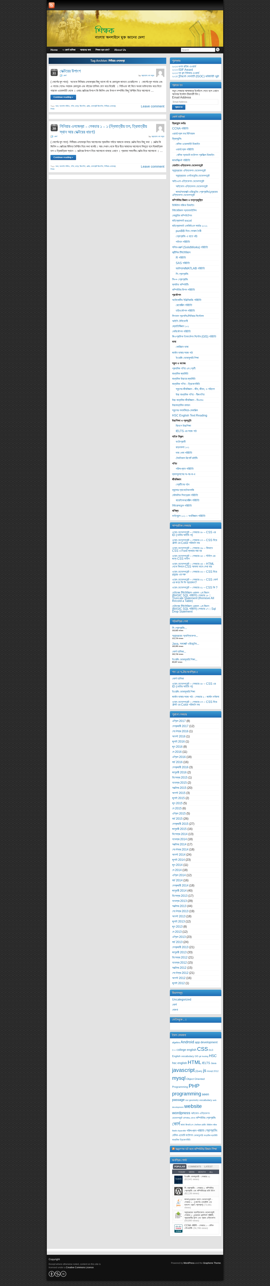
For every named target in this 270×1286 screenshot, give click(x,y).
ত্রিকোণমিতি (182, 1131)
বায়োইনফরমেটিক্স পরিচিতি (187, 500)
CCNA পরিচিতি (180, 128)
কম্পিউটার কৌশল (189, 1118)
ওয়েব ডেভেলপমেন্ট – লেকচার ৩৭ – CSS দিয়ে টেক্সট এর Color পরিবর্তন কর (194, 541)
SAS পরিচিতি (183, 263)
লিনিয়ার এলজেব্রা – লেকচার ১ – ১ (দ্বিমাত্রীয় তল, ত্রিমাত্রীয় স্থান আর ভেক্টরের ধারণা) (103, 129)
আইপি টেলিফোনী (180, 321)
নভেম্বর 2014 (179, 839)
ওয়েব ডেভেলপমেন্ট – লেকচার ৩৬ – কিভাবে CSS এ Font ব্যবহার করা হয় (192, 549)
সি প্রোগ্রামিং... (179, 627)
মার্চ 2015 (177, 818)
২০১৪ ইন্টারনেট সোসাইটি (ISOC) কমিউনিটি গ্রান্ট (195, 76)
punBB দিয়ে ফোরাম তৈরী (188, 230)
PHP (194, 1086)
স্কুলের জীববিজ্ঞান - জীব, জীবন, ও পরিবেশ (195, 389)
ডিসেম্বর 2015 (180, 777)
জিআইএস (189, 1125)
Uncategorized (181, 999)
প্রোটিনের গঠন (182, 484)
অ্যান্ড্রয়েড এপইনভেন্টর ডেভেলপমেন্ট (193, 175)
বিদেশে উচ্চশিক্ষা (183, 425)
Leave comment (152, 106)
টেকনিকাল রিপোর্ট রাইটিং (187, 458)
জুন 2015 (177, 803)
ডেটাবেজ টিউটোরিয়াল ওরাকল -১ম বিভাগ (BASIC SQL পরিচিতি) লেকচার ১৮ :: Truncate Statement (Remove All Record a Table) (193, 596)
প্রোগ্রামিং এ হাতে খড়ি (186, 236)
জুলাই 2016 (178, 741)
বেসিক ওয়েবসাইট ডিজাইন (188, 143)
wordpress (181, 1113)
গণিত (72, 106)
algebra (176, 1042)
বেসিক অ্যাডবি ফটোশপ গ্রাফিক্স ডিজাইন (195, 154)
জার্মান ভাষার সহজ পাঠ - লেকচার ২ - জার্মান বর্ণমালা (195, 696)
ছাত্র (77, 106)
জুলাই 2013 (178, 921)
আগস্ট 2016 (179, 736)
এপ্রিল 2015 (179, 813)
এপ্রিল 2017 (179, 721)
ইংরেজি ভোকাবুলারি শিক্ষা (187, 357)
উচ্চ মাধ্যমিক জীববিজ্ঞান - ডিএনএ (187, 400)
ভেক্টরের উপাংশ (70, 71)
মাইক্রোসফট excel (182, 220)
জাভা (183, 1124)
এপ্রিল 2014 (179, 875)
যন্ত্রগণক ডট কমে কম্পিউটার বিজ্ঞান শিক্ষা (196, 1149)
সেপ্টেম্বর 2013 (180, 911)
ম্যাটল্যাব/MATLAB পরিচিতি (190, 268)
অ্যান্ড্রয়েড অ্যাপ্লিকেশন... (185, 635)
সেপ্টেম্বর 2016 (180, 731)
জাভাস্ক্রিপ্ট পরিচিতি (181, 160)
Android (187, 1042)
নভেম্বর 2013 (179, 900)
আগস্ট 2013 (179, 916)
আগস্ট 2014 (179, 854)
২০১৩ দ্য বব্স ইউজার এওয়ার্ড (185, 73)
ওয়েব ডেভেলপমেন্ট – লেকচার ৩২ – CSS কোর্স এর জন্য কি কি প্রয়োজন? (195, 581)
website (193, 1106)
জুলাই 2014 (178, 859)
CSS (202, 1049)
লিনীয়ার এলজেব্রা (110, 106)
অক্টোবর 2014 (179, 844)
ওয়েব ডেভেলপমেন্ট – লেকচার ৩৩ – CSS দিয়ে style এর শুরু (194, 573)
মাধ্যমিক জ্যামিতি (180, 373)
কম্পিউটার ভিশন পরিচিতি (183, 289)
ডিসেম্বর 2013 (180, 895)
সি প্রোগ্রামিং (182, 273)
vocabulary (205, 1100)
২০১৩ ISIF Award (182, 69)
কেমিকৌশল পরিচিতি (181, 331)
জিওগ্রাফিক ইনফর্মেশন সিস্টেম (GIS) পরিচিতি (194, 336)
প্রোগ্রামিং (211, 1130)
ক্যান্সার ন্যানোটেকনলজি (183, 490)
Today (181, 1172)
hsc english (179, 1063)
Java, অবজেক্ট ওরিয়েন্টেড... (185, 643)
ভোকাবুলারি (198, 1135)
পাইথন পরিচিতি (183, 241)
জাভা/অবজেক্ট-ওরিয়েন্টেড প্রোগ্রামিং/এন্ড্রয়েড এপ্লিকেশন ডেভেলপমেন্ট (195, 193)
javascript (183, 1070)
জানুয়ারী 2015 (179, 828)
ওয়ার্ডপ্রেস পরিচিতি (185, 149)
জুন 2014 (177, 864)
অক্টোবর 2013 (179, 906)
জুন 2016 (177, 746)
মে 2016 (177, 751)
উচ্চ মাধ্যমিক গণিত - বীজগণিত (190, 394)
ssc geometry (192, 1100)
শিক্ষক (52, 109)
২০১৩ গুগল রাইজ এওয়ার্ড (184, 66)
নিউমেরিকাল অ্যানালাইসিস (184, 210)
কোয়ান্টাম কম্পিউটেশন (182, 215)
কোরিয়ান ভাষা (182, 346)
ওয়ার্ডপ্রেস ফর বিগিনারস (183, 133)
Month (202, 1172)
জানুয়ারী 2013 (179, 952)
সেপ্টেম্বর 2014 (180, 849)
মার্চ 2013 (177, 942)
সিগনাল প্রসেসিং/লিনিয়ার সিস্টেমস (188, 315)
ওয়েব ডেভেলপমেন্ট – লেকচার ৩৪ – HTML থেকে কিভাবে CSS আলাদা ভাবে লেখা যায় (193, 565)
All (211, 1172)
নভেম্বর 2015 (179, 782)
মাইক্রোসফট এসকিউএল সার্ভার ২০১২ (189, 225)
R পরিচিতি (181, 257)
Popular (179, 1166)
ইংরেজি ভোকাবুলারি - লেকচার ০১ (197, 1176)
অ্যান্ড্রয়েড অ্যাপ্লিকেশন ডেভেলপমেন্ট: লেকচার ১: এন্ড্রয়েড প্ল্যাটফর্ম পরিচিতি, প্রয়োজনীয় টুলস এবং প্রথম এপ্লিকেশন (199, 1215)
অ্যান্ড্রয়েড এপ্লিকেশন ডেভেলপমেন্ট (189, 170)
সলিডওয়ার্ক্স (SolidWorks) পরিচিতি (190, 247)
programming (186, 1094)
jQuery (198, 1071)
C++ (174, 1050)
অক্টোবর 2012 (179, 967)
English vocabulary (183, 1056)
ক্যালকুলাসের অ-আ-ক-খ (183, 474)
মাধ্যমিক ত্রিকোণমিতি (181, 1139)
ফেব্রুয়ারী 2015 (180, 823)
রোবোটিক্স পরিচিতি (184, 305)
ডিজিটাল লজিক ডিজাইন (183, 205)
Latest (208, 1166)
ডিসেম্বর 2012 (180, 957)
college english (186, 1049)
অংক (56, 106)
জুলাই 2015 (178, 798)
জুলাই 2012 (178, 983)
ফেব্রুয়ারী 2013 (180, 947)
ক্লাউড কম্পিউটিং (180, 284)
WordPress (189, 1263)
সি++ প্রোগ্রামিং (180, 279)
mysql (179, 1078)
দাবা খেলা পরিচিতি (184, 452)
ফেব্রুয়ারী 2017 (180, 726)
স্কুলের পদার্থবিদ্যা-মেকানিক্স (185, 410)
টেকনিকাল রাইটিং (200, 1125)
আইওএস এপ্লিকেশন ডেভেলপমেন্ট (188, 181)
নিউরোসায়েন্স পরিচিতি (182, 505)
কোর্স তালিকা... (179, 651)
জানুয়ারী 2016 (179, 772)
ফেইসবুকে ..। (179, 1019)
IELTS (206, 1063)
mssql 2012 (213, 1071)
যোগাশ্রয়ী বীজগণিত (97, 106)
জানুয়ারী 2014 (179, 890)
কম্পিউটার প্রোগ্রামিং (206, 1117)
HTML (194, 1062)
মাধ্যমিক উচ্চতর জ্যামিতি (183, 378)
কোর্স (64, 75)
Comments (194, 1166)
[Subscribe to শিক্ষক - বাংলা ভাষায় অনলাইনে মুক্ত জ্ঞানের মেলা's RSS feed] (52, 5)
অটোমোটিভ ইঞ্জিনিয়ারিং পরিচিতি (186, 299)
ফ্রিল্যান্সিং (177, 138)
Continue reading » (63, 97)
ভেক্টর (88, 106)
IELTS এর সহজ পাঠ (186, 431)
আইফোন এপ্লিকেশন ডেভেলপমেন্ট (192, 186)
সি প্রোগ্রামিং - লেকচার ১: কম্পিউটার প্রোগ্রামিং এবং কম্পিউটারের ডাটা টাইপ (199, 1189)
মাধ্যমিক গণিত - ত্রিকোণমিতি (186, 383)
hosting (205, 1056)
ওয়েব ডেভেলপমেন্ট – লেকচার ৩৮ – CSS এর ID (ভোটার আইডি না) (194, 534)
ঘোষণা (175, 1009)
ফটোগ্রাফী (181, 441)
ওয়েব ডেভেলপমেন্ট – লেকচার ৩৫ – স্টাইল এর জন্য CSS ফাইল (193, 557)
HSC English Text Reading (189, 415)
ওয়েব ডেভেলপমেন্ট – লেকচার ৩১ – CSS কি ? (194, 587)
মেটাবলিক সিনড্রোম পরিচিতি (185, 495)
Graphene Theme (212, 1263)
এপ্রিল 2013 (179, 936)
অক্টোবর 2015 (179, 787)
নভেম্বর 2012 (179, 962)
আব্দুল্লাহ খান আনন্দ (147, 75)
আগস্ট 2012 (179, 978)
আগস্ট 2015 (179, 792)
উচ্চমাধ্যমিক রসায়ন (181, 405)
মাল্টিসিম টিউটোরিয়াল (181, 252)
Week (192, 1172)
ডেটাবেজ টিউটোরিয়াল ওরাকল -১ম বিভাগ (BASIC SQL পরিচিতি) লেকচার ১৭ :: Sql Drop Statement (194, 608)
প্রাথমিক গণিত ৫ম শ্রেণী (183, 368)
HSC (213, 1056)
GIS (196, 1056)
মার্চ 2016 (177, 762)
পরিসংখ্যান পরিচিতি (185, 468)
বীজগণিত (82, 106)
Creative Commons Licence (80, 1267)
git (200, 1056)
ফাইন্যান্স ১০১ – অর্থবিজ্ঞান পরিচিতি (188, 515)
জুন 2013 (177, 926)
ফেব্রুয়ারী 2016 (180, 767)
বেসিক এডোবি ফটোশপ (182, 1135)
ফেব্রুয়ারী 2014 (180, 885)
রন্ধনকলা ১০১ (182, 447)
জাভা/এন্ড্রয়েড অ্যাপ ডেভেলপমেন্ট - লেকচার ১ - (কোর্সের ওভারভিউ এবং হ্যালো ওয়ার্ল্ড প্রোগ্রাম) (198, 1202)
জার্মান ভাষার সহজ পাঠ (182, 352)
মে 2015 (177, 808)
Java (213, 1063)
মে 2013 (177, 931)
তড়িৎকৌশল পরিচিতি (185, 310)
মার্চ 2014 (177, 880)
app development (206, 1042)
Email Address (181, 97)
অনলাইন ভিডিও (65, 106)
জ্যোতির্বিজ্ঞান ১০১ (180, 326)
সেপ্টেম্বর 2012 (180, 972)
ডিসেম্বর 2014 (180, 834)
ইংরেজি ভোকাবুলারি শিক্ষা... (184, 659)
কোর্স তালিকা (178, 678)
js (204, 1070)
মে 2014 (177, 870)
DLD (211, 1050)
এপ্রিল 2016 (179, 756)
